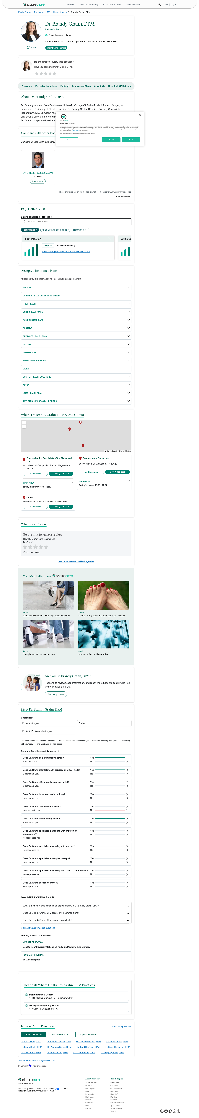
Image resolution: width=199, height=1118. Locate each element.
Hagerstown (59, 12)
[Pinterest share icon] (179, 1112)
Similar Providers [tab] (33, 1034)
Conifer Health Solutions (37, 376)
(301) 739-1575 (62, 473)
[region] (100, 129)
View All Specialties (121, 1026)
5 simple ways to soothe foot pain (39, 654)
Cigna (26, 368)
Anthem (27, 344)
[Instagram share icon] (166, 1112)
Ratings (64, 86)
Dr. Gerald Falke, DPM (117, 1041)
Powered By (23, 1065)
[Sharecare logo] (48, 1080)
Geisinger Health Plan (35, 336)
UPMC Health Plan (32, 393)
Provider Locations (46, 86)
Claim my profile (56, 694)
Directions (36, 473)
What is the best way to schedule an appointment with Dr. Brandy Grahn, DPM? (61, 905)
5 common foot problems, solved (93, 654)
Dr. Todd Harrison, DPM (88, 1046)
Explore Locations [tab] (61, 1034)
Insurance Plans (81, 86)
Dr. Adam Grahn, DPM (57, 1052)
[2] (41, 72)
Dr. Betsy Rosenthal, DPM (117, 1046)
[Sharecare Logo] (34, 4)
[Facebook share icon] (162, 1112)
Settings (69, 139)
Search (159, 4)
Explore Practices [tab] (88, 1034)
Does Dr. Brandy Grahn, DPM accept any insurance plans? (51, 912)
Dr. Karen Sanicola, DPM (59, 1041)
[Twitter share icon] (174, 1112)
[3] (45, 72)
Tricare (27, 287)
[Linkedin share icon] (170, 1112)
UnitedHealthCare (33, 312)
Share (33, 47)
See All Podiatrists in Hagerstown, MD (36, 1060)
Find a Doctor (24, 12)
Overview (27, 86)
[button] (57, 751)
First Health (29, 303)
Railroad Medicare (33, 320)
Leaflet (107, 451)
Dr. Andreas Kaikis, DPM (59, 1046)
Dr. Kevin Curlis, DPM (31, 1046)
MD (48, 12)
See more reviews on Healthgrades (76, 561)
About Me (99, 86)
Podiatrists (39, 12)
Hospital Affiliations (119, 86)
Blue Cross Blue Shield (35, 360)
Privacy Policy (75, 130)
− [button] (24, 426)
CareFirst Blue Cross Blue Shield (41, 295)
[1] (36, 72)
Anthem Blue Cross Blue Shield (40, 401)
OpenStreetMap (117, 451)
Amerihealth (29, 352)
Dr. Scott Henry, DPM (31, 1041)
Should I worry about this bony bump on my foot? (101, 615)
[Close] (140, 115)
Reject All (111, 139)
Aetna (26, 385)
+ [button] (24, 422)
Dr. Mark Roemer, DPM (84, 1052)
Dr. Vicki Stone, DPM (31, 1052)
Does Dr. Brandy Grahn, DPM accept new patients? (47, 920)
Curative (27, 328)
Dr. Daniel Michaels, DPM (88, 1041)
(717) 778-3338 (118, 471)
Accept (131, 139)
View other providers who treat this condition (66, 251)
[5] (54, 72)
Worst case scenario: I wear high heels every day (46, 615)
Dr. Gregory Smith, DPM (112, 1052)
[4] (50, 72)
